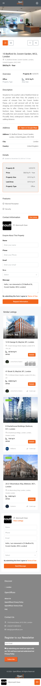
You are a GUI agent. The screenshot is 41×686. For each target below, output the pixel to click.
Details (31, 355)
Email (5, 260)
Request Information (20, 302)
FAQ (6, 609)
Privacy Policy (9, 654)
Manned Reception (12, 204)
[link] (20, 327)
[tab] (5, 42)
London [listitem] (8, 587)
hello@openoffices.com (15, 629)
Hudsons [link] (13, 506)
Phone (5, 250)
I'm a (4, 270)
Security (8, 209)
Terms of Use (33, 296)
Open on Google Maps (29, 128)
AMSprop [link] (13, 448)
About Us (8, 598)
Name (5, 241)
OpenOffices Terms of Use (14, 606)
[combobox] (20, 274)
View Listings (33, 217)
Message (6, 280)
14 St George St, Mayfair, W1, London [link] (19, 342)
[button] (30, 42)
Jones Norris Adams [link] (16, 361)
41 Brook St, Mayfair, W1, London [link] (18, 371)
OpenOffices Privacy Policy (14, 602)
